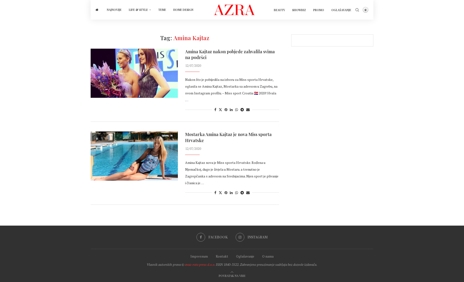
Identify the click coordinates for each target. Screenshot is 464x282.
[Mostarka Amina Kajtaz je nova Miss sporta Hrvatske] (134, 156)
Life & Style (138, 10)
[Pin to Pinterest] (226, 109)
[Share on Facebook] (215, 109)
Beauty (279, 10)
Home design (183, 10)
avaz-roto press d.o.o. (200, 264)
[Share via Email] (248, 109)
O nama (268, 256)
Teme (162, 10)
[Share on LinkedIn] (231, 109)
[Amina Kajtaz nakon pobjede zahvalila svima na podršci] (134, 73)
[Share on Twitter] (220, 109)
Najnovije (114, 10)
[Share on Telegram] (242, 109)
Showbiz (299, 10)
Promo (318, 10)
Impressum (199, 256)
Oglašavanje (341, 10)
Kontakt (222, 256)
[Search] (357, 10)
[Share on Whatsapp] (236, 109)
